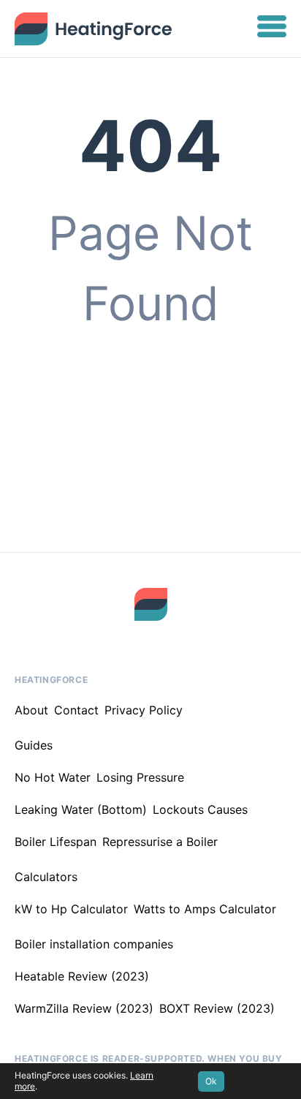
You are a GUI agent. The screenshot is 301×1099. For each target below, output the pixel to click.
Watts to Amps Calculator (205, 909)
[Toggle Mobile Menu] (271, 28)
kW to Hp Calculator (71, 909)
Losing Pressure (140, 777)
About (31, 710)
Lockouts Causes (200, 809)
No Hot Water (53, 777)
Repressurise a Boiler (160, 841)
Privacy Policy (143, 710)
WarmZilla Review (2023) (84, 1008)
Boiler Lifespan (55, 841)
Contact (76, 710)
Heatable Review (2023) (82, 976)
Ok (211, 1081)
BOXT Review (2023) (217, 1008)
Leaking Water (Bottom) (81, 809)
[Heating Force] (93, 28)
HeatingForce (51, 679)
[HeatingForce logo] (150, 604)
